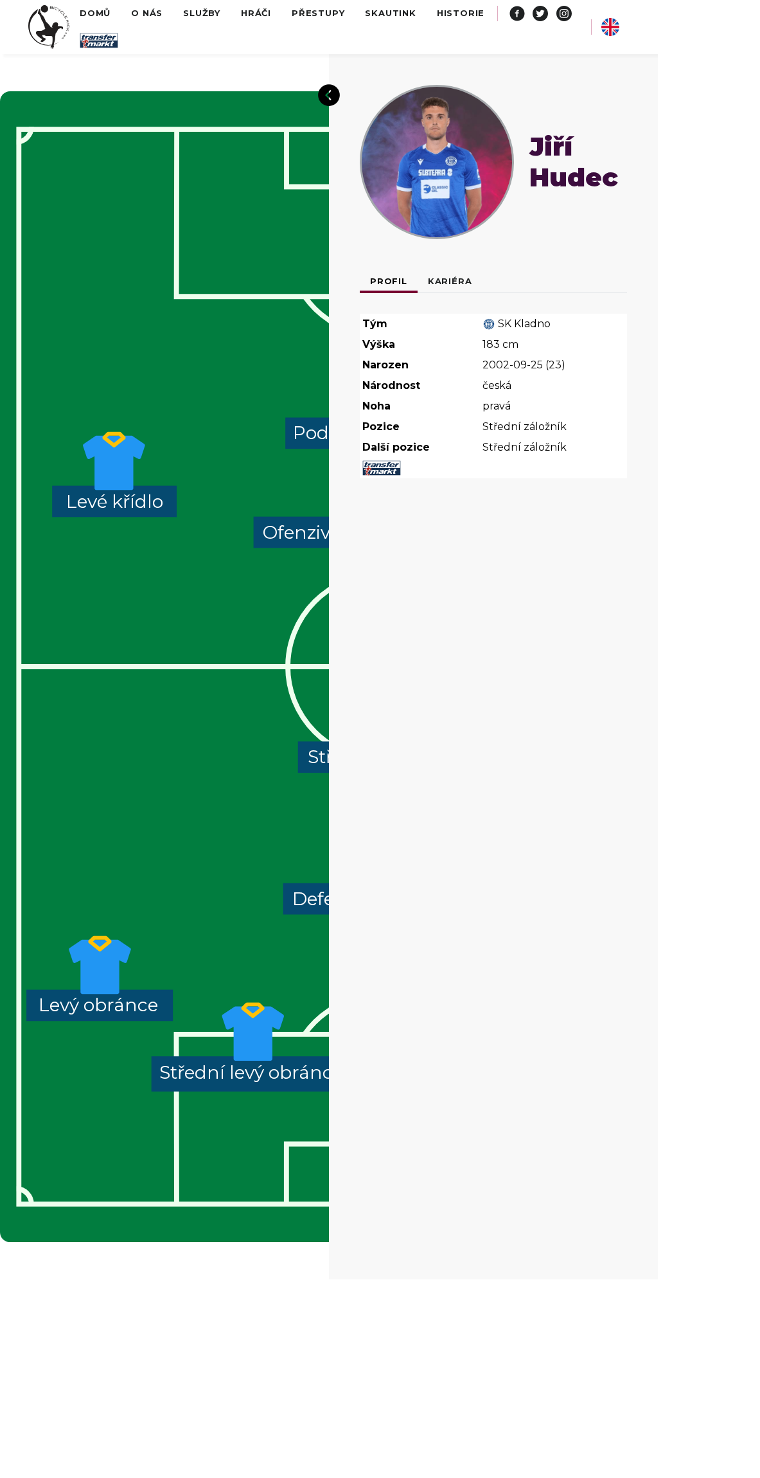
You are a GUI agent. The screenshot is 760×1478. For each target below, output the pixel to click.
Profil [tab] (388, 281)
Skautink (390, 13)
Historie (460, 13)
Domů (95, 13)
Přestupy (318, 13)
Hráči (256, 13)
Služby (201, 13)
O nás (147, 13)
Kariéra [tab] (450, 281)
